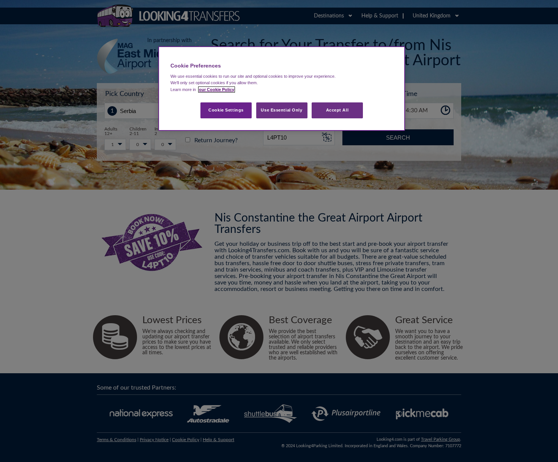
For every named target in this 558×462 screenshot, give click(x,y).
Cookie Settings (226, 110)
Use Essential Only (281, 110)
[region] (281, 88)
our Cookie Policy (216, 89)
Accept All (337, 110)
